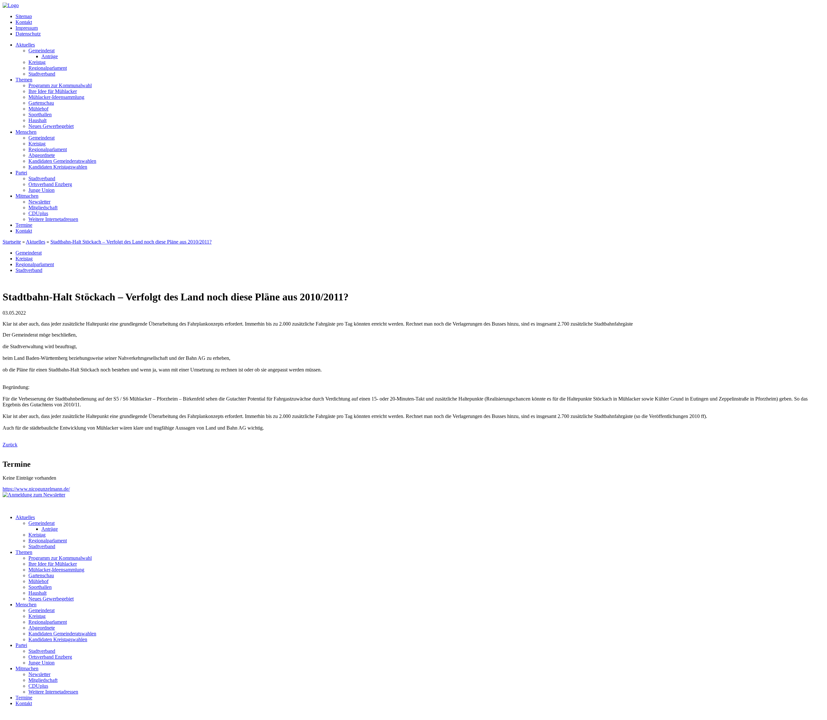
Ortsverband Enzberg (50, 184)
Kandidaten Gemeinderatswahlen (62, 161)
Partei (21, 172)
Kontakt (24, 22)
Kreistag (37, 62)
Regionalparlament (47, 68)
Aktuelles (25, 44)
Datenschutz (28, 34)
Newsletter (39, 201)
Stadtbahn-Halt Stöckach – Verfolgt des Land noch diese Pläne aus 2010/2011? (131, 242)
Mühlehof (38, 108)
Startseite (12, 242)
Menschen (26, 132)
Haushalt (37, 120)
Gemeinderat (41, 50)
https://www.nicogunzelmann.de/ (36, 489)
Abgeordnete (41, 155)
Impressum (27, 28)
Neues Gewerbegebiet (51, 126)
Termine (24, 225)
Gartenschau (41, 103)
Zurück (10, 444)
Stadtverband (41, 74)
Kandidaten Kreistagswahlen (57, 167)
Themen (24, 79)
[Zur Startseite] (11, 5)
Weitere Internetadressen (53, 219)
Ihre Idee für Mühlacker (52, 91)
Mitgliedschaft (43, 207)
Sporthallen (40, 114)
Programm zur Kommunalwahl (60, 85)
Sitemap (24, 16)
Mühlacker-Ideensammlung (56, 97)
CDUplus (38, 213)
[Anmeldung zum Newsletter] (34, 494)
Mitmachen (27, 196)
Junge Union (41, 190)
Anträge (49, 56)
